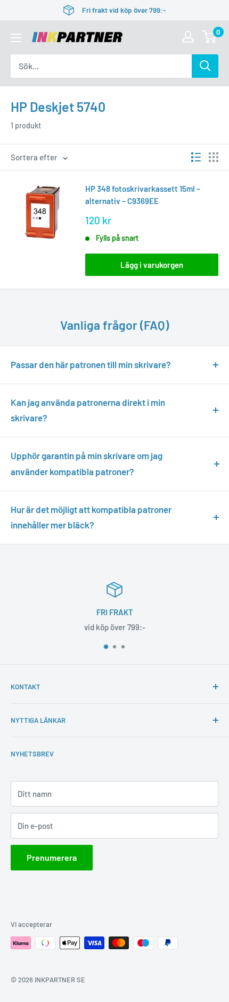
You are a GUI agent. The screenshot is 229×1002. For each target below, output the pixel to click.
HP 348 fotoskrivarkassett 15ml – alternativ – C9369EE (142, 195)
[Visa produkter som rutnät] (213, 157)
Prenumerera (52, 857)
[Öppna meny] (16, 38)
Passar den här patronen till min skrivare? (91, 364)
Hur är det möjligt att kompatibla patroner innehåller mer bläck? (91, 517)
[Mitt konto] (188, 37)
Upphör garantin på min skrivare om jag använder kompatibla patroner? (86, 463)
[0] (209, 36)
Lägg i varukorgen (151, 265)
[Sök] (205, 66)
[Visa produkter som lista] (196, 157)
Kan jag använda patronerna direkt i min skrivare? (88, 410)
